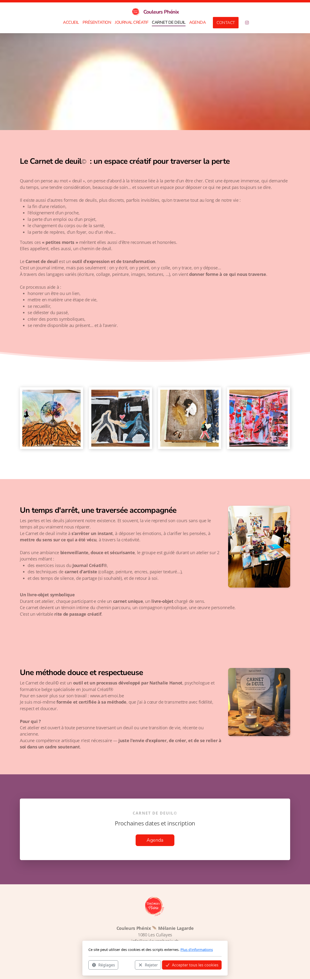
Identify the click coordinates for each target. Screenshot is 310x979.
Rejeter (151, 964)
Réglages (106, 964)
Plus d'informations (196, 949)
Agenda (155, 840)
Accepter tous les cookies (195, 964)
